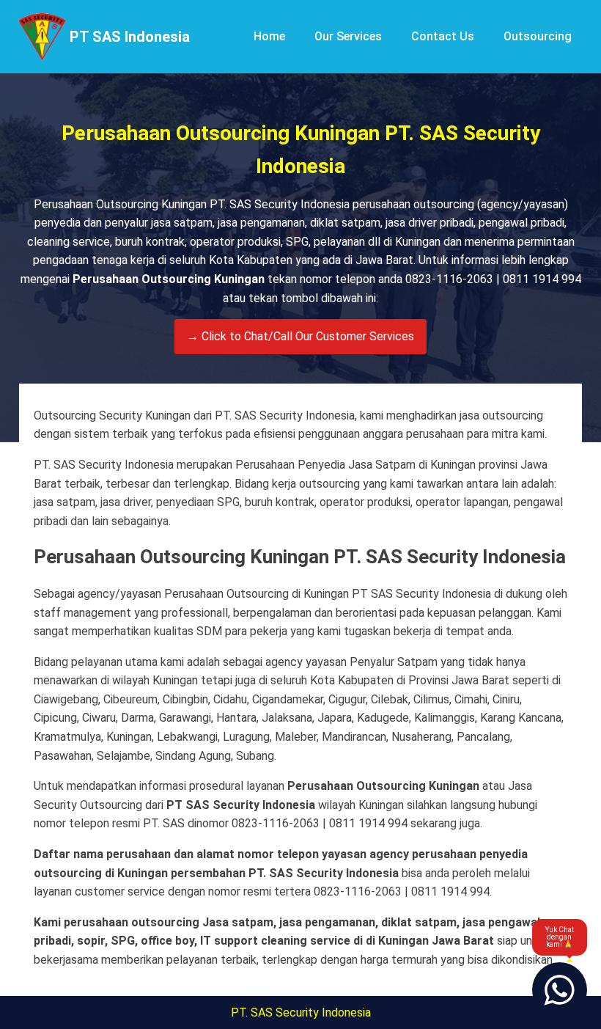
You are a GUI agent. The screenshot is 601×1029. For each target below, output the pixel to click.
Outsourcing (538, 36)
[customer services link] (559, 989)
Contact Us (442, 36)
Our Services (348, 36)
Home (269, 36)
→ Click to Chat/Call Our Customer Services (300, 336)
